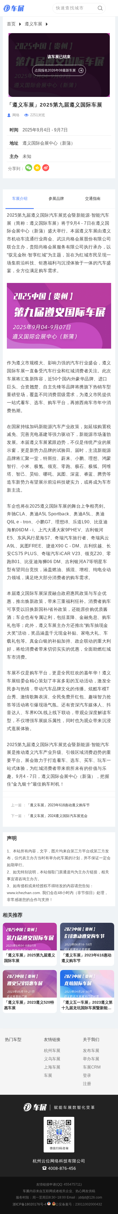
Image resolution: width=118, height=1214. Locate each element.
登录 (87, 1075)
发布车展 (91, 1050)
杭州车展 (52, 1050)
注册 (87, 1083)
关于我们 (91, 1039)
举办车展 (91, 1058)
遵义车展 (33, 24)
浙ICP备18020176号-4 (29, 1204)
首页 (11, 24)
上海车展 (52, 1067)
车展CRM (92, 1067)
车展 (48, 1075)
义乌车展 (52, 1058)
